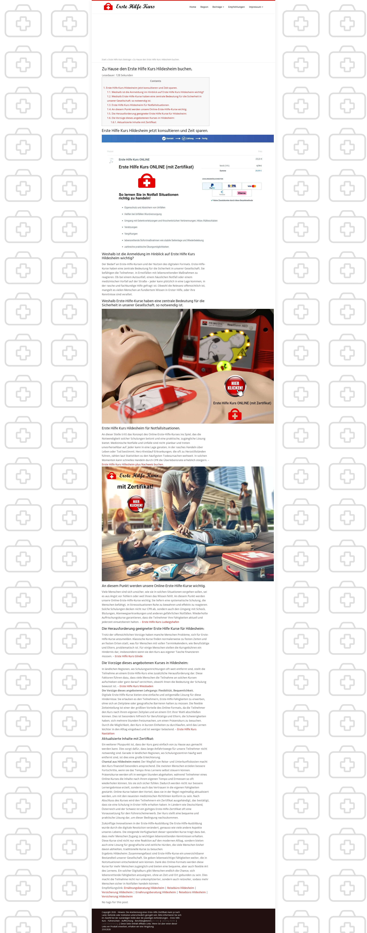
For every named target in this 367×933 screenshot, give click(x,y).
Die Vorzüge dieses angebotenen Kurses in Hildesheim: (141, 117)
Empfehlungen (236, 7)
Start (104, 59)
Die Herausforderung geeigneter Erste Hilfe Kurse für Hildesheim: (147, 113)
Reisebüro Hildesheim (180, 888)
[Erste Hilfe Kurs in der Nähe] (130, 7)
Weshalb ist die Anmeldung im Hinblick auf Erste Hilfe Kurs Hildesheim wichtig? (155, 92)
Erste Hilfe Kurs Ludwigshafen (160, 622)
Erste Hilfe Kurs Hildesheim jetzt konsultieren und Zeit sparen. (140, 87)
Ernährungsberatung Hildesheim (144, 888)
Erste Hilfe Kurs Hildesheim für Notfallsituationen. (138, 105)
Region (204, 7)
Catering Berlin (168, 920)
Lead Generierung (110, 923)
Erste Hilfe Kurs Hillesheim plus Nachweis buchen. (133, 464)
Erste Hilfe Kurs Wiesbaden (136, 686)
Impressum (255, 7)
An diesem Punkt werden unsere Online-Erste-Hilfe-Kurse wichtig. (147, 109)
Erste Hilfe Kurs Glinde (129, 656)
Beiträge (217, 7)
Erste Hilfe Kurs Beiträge (119, 59)
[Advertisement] (183, 35)
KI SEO (156, 920)
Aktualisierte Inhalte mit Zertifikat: (134, 122)
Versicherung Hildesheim (117, 892)
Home (193, 7)
